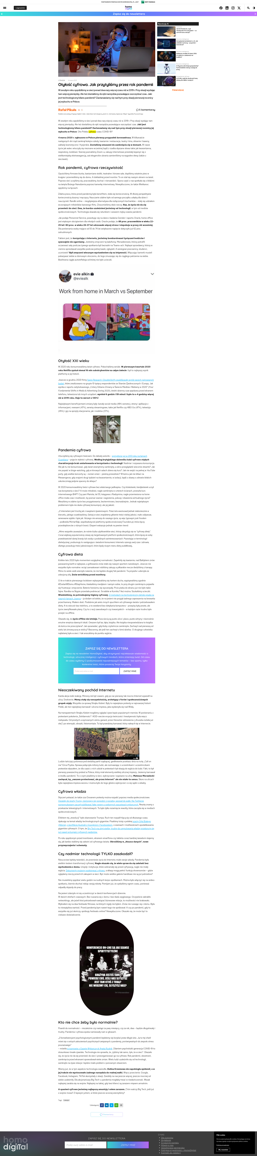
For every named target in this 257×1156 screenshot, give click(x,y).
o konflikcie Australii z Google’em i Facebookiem (89, 825)
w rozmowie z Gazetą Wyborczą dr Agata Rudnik (89, 1048)
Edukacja (179, 27)
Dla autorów (167, 1137)
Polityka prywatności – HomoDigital (178, 1150)
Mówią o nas (167, 1145)
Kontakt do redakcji (171, 1152)
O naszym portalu (170, 1142)
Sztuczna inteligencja (182, 39)
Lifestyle (61, 80)
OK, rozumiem (223, 1150)
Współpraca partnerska (173, 1147)
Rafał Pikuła (67, 110)
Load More (128, 1127)
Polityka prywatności (222, 1145)
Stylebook (166, 1140)
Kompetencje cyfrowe (182, 76)
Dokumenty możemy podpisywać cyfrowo (85, 870)
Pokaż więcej (178, 90)
